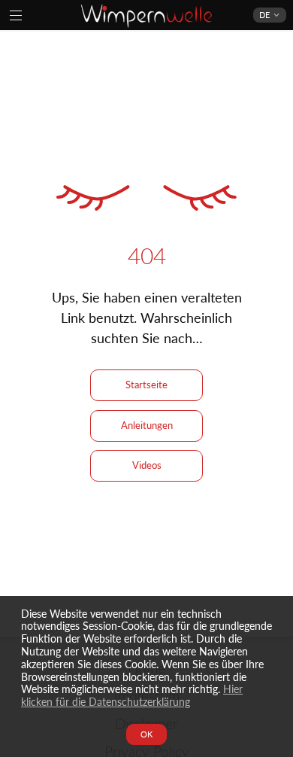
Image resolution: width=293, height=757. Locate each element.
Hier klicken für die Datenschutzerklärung (132, 695)
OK (146, 734)
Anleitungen (147, 425)
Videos (147, 465)
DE (264, 15)
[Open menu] (16, 15)
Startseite (146, 384)
